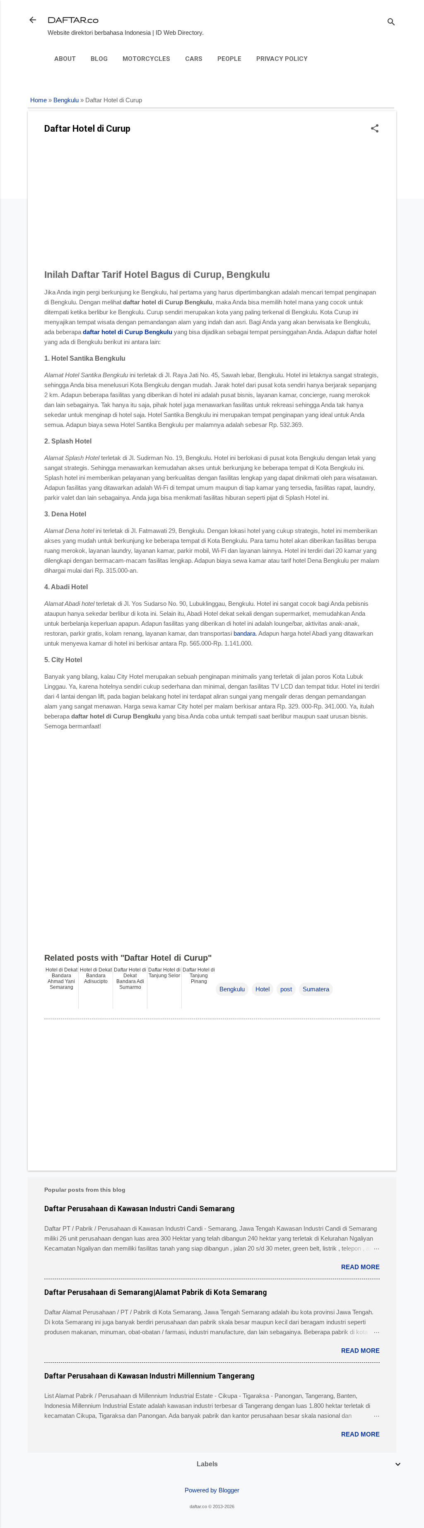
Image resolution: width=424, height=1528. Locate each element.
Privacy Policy (282, 59)
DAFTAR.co (73, 19)
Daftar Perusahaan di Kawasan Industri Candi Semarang (139, 1208)
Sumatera (316, 989)
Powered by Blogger (212, 1490)
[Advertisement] (212, 204)
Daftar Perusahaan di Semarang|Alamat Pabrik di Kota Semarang (155, 1292)
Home (38, 100)
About (65, 59)
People (229, 59)
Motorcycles (146, 59)
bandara (244, 633)
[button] (375, 129)
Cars (193, 59)
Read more (360, 1266)
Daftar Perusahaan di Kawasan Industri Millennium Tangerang (149, 1375)
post (286, 989)
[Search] (391, 22)
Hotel (262, 989)
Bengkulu (66, 100)
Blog (99, 59)
